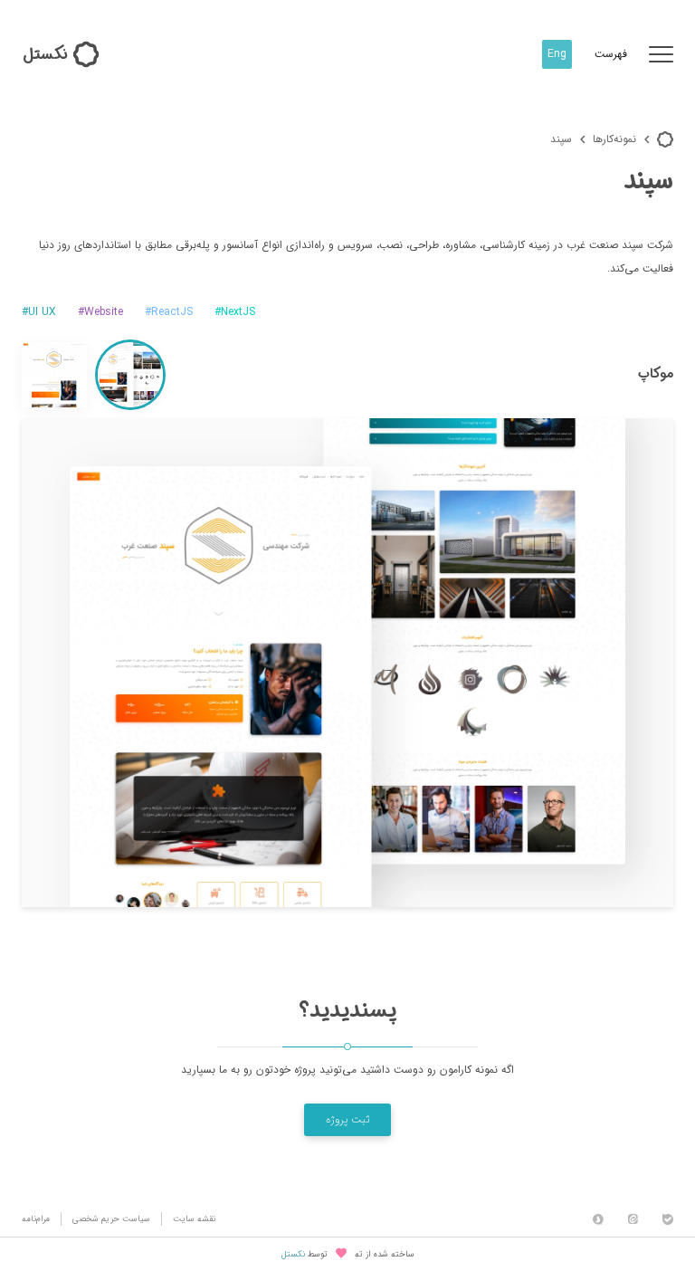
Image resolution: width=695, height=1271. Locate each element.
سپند (561, 139)
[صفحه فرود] (54, 374)
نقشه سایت (194, 1219)
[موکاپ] (130, 374)
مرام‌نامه (36, 1219)
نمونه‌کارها (614, 139)
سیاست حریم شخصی (111, 1219)
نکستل (293, 1255)
